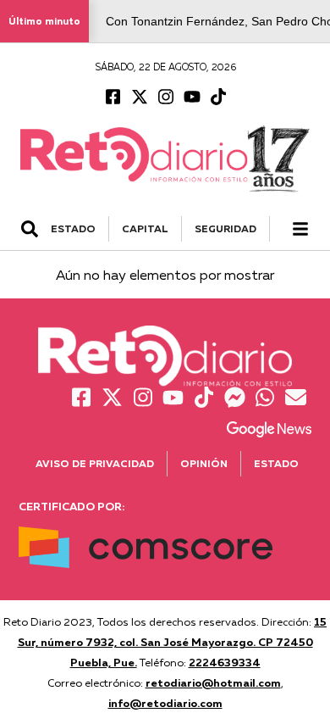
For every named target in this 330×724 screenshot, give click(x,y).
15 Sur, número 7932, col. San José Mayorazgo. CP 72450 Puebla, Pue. (172, 642)
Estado (276, 463)
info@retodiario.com (165, 703)
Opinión (204, 463)
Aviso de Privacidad (95, 463)
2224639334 (225, 662)
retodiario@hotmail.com (213, 682)
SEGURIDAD (225, 228)
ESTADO (73, 228)
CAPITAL (145, 228)
